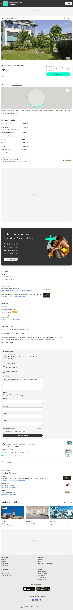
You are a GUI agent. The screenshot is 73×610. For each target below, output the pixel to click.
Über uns (3, 559)
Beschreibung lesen (7, 342)
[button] (36, 40)
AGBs (3, 571)
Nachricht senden (22, 435)
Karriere (3, 561)
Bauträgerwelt (42, 577)
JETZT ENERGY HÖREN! (8, 487)
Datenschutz (5, 573)
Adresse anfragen (17, 85)
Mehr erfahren (28, 453)
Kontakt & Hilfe (42, 559)
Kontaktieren (58, 74)
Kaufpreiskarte (42, 575)
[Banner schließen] (1, 3)
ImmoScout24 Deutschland (45, 563)
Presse (39, 561)
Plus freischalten (11, 259)
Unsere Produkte (42, 571)
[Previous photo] (7, 40)
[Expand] (67, 90)
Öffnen (68, 3)
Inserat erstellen (42, 573)
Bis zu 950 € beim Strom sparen (10, 319)
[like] (64, 18)
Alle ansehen (68, 502)
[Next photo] (66, 40)
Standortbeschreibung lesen (9, 113)
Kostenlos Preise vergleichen (9, 494)
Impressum (4, 563)
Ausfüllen (39, 428)
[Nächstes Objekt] (70, 512)
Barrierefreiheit (5, 565)
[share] (68, 18)
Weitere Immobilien (8, 453)
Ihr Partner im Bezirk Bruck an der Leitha (13, 296)
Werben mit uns (42, 579)
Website (19, 453)
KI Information (7, 575)
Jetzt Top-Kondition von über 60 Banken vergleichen (16, 161)
